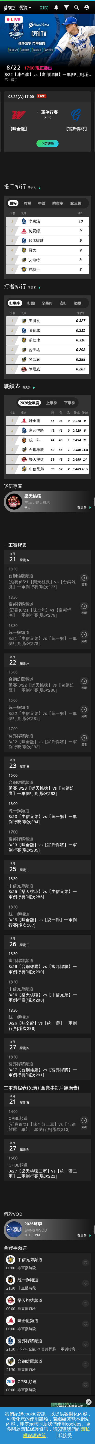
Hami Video (10, 8)
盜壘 (77, 303)
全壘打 (47, 303)
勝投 (13, 203)
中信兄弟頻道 (30, 1259)
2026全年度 (29, 402)
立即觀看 (47, 143)
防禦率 (57, 203)
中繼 (41, 203)
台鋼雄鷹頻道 (30, 1361)
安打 (63, 303)
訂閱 (44, 7)
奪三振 (75, 203)
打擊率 (15, 303)
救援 (27, 203)
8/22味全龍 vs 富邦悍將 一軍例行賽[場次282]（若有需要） (49, 1349)
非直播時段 (27, 1268)
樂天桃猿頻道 (30, 1300)
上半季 (51, 402)
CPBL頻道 (27, 1381)
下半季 (69, 402)
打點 (31, 303)
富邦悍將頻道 (30, 1341)
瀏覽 (23, 7)
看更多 (32, 187)
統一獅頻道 (28, 1280)
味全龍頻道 (28, 1320)
